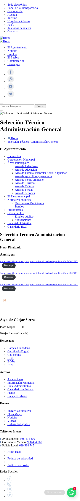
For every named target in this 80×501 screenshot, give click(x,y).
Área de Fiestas (24, 189)
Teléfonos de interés (19, 28)
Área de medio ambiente (29, 179)
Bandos (19, 206)
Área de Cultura (24, 186)
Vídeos (11, 420)
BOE (10, 358)
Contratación (15, 11)
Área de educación (26, 169)
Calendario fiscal (17, 226)
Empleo (12, 54)
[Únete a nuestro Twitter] (10, 96)
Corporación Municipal (21, 159)
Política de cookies (18, 465)
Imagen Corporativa (19, 410)
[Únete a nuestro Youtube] (10, 88)
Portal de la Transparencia (22, 7)
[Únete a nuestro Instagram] (10, 81)
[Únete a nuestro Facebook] (10, 74)
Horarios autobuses (18, 21)
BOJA (11, 361)
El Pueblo (13, 57)
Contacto (12, 31)
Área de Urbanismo (26, 166)
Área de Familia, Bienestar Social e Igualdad (41, 173)
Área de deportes (25, 193)
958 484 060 (34, 442)
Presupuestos (15, 209)
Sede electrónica (17, 4)
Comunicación (16, 60)
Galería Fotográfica (18, 424)
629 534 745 (26, 445)
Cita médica (14, 354)
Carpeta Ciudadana (18, 348)
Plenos (11, 392)
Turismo (12, 18)
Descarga (8, 265)
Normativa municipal (19, 199)
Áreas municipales (18, 162)
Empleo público (24, 216)
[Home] (5, 37)
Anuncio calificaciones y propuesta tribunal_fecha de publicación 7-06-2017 (39, 261)
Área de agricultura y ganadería (33, 176)
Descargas (13, 64)
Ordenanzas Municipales (29, 203)
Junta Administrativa (19, 223)
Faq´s (10, 24)
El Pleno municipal (18, 196)
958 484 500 (27, 438)
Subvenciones (23, 219)
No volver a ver (54, 492)
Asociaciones (15, 379)
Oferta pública (15, 213)
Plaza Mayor (14, 414)
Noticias (12, 50)
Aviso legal (14, 451)
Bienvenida (14, 156)
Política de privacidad (20, 458)
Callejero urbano (17, 396)
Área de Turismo (25, 183)
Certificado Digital (18, 351)
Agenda (12, 14)
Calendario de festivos (20, 389)
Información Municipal (20, 382)
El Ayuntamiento (17, 47)
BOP (10, 364)
